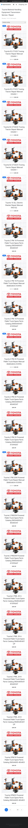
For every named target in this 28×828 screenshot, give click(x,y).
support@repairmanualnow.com (18, 1)
